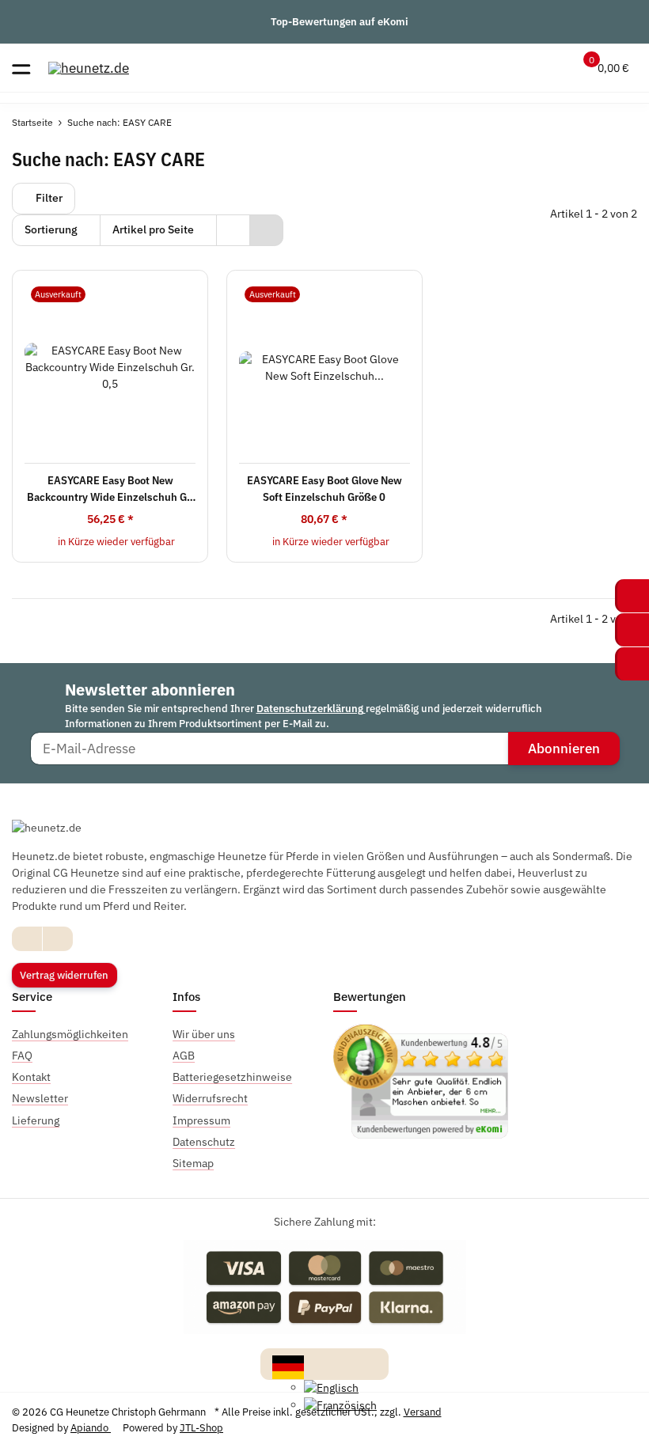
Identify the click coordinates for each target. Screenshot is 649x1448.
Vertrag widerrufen (64, 975)
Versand (423, 1412)
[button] (520, 68)
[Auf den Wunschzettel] (182, 293)
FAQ (22, 1055)
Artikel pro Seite (153, 229)
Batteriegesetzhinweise (232, 1077)
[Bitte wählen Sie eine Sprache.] (288, 1366)
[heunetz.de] (88, 67)
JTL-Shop (201, 1428)
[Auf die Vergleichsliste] (160, 293)
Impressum (201, 1120)
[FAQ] (490, 68)
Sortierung (51, 229)
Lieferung (35, 1120)
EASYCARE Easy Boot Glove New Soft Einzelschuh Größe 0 (324, 488)
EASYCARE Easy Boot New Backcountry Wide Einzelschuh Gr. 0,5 (110, 489)
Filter (48, 198)
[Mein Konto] (551, 68)
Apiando (90, 1428)
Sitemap (193, 1163)
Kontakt (31, 1077)
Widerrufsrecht (210, 1098)
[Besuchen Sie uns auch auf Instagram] (57, 939)
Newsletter (40, 1098)
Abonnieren (564, 748)
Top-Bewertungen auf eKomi (339, 21)
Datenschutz (204, 1142)
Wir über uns (204, 1034)
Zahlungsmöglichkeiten (70, 1034)
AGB (184, 1055)
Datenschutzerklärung (311, 708)
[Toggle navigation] (21, 68)
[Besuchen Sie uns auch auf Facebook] (27, 939)
